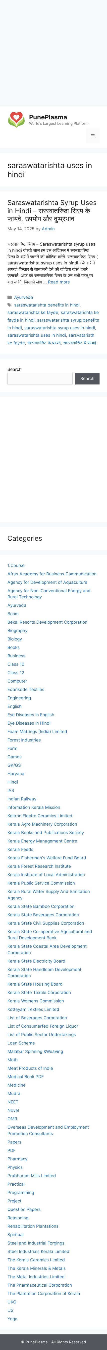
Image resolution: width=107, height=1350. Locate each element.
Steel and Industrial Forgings (35, 1243)
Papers (14, 1142)
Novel (13, 1110)
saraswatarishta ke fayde (32, 312)
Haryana (15, 773)
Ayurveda (23, 297)
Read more (59, 282)
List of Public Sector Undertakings (41, 1034)
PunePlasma (48, 117)
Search (14, 369)
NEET (12, 1101)
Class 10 (15, 664)
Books (13, 647)
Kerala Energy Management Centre (42, 841)
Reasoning (17, 1217)
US (10, 1310)
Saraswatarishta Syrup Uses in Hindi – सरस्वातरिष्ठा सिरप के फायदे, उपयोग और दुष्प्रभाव (52, 211)
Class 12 (15, 672)
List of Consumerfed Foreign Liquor (42, 1026)
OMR (12, 1118)
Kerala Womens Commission (35, 1000)
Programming (20, 1192)
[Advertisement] (53, 53)
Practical (16, 1184)
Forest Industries (24, 740)
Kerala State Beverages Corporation (43, 914)
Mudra (13, 1093)
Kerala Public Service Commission (41, 883)
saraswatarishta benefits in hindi (47, 305)
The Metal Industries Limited (36, 1276)
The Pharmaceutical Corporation (39, 1285)
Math (12, 1059)
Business (16, 655)
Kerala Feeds (20, 849)
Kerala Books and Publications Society (45, 832)
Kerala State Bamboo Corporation (40, 906)
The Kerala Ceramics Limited (36, 1259)
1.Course (16, 565)
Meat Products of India (30, 1068)
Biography (17, 630)
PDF (11, 1150)
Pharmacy (17, 1158)
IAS (10, 790)
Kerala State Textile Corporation (39, 992)
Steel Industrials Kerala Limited (38, 1251)
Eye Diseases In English (30, 714)
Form (12, 748)
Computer (17, 681)
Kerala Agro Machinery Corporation (42, 824)
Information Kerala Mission (33, 807)
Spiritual (15, 1234)
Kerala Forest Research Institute (39, 866)
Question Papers (24, 1209)
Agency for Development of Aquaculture (47, 582)
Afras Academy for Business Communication (52, 573)
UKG (11, 1301)
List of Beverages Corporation (37, 1017)
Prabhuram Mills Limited (31, 1175)
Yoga (12, 1318)
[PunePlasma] (16, 119)
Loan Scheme (21, 1043)
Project (14, 1200)
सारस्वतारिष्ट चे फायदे (79, 342)
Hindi (12, 782)
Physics (15, 1167)
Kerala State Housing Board (35, 984)
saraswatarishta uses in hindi (36, 335)
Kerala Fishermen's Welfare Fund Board (46, 857)
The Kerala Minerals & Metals (36, 1268)
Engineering (19, 697)
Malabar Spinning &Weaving (35, 1051)
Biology (14, 639)
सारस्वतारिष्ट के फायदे (44, 342)
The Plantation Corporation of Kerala (43, 1293)
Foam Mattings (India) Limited (37, 731)
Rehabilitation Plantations (32, 1226)
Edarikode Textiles (25, 689)
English (14, 706)
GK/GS (14, 765)
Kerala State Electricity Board (36, 961)
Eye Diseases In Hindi (29, 723)
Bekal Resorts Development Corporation (47, 622)
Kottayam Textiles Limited (33, 1009)
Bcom (13, 613)
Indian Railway (21, 798)
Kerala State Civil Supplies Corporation (45, 923)
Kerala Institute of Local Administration (46, 874)
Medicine (16, 1085)
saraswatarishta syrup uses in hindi (59, 327)
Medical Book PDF (25, 1076)
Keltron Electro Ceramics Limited (39, 815)
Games (14, 756)
